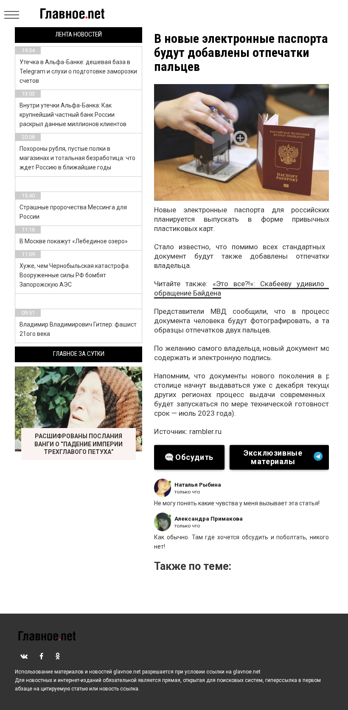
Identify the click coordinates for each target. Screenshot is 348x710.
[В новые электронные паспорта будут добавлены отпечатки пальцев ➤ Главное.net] (241, 142)
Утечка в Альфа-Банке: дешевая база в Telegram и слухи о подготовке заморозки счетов (78, 71)
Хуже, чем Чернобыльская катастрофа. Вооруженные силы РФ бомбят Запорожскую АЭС (75, 275)
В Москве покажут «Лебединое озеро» (74, 241)
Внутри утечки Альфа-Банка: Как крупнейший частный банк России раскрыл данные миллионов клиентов (73, 114)
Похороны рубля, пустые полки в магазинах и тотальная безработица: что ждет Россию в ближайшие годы (77, 158)
